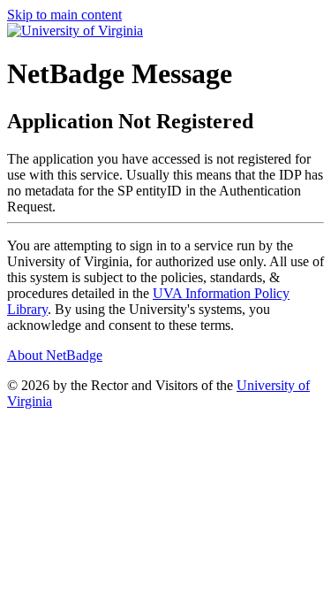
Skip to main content (64, 14)
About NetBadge (54, 355)
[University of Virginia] (75, 30)
